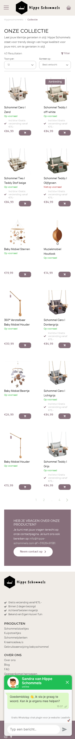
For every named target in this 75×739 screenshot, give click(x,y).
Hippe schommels (13, 20)
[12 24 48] (20, 65)
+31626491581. (47, 543)
